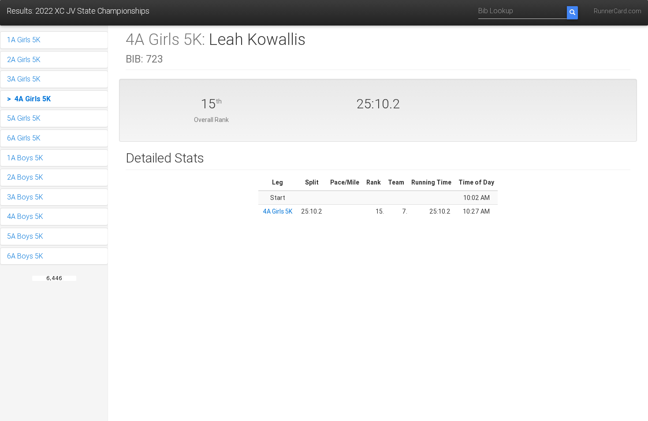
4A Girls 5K (277, 211)
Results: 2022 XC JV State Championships (78, 11)
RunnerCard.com (617, 11)
